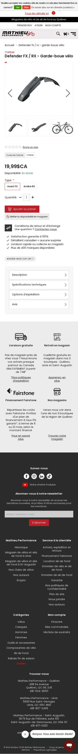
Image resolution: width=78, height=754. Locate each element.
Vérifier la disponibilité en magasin (28, 216)
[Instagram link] (34, 476)
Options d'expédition (26, 294)
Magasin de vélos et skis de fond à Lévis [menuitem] (21, 554)
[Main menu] (73, 34)
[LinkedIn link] (41, 476)
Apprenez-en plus (57, 379)
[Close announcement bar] (53, 13)
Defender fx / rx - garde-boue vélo (41, 45)
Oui (17, 7)
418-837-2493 (39, 708)
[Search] (58, 35)
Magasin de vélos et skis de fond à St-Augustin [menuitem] (21, 562)
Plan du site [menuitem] (56, 594)
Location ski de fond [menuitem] (57, 561)
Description (19, 275)
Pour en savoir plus (21, 437)
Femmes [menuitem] (21, 637)
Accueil (9, 45)
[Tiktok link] (49, 476)
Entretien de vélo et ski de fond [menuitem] (56, 568)
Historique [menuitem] (21, 547)
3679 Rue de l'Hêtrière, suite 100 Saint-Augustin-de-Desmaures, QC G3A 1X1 (39, 720)
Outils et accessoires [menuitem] (21, 643)
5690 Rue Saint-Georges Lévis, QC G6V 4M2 (39, 703)
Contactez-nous (46, 229)
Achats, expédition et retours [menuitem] (57, 549)
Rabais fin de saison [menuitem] (21, 658)
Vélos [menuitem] (21, 622)
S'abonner (39, 522)
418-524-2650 (39, 691)
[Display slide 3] (62, 127)
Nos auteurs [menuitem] (21, 575)
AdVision (26, 750)
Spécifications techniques (29, 284)
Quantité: (11, 197)
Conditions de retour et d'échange (37, 226)
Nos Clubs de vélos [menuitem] (21, 570)
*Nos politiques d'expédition (21, 379)
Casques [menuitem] (21, 627)
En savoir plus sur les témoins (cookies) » (53, 7)
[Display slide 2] (39, 127)
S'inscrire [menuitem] (56, 622)
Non (26, 7)
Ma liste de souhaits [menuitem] (57, 632)
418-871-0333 (39, 725)
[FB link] (26, 476)
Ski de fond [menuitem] (21, 653)
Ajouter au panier (24, 209)
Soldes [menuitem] (21, 663)
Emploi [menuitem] (21, 580)
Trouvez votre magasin (57, 437)
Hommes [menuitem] (21, 632)
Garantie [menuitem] (57, 580)
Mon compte (53, 25)
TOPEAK (10, 52)
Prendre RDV (24, 25)
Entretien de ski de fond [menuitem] (56, 575)
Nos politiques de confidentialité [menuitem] (56, 587)
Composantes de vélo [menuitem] (21, 648)
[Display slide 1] (15, 127)
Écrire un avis (30, 147)
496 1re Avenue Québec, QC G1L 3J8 (39, 686)
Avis (14, 304)
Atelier (39, 25)
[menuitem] (24, 25)
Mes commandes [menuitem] (56, 627)
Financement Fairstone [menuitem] (57, 556)
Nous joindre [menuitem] (57, 599)
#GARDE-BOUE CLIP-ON (20, 258)
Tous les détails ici (37, 13)
